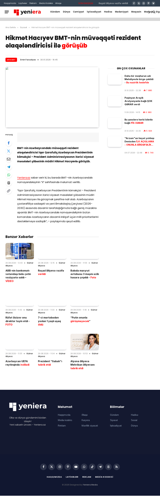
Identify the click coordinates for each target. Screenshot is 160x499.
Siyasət (11, 60)
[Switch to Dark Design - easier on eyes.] (149, 12)
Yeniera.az (23, 177)
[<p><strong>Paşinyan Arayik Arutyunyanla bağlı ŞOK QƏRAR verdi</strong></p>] (115, 101)
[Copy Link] (8, 191)
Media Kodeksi (46, 3)
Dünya (66, 11)
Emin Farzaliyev (28, 59)
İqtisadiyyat (94, 11)
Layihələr (22, 3)
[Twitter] (8, 151)
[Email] (8, 159)
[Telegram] (8, 167)
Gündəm (55, 11)
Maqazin (136, 11)
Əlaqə (58, 3)
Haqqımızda (10, 3)
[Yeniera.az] (27, 12)
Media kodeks (65, 420)
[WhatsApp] (8, 175)
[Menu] (7, 11)
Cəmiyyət (78, 11)
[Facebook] (8, 143)
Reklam (33, 3)
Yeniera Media (90, 484)
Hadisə (108, 11)
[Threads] (8, 183)
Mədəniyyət (121, 11)
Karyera (86, 420)
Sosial (134, 420)
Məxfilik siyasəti (90, 425)
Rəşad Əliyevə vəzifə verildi (113, 3)
